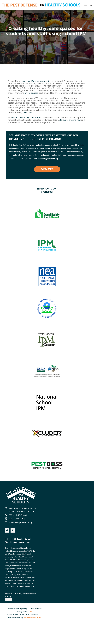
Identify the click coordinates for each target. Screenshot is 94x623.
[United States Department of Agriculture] (47, 371)
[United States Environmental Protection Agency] (47, 308)
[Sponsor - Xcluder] (47, 433)
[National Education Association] (47, 276)
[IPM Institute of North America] (47, 245)
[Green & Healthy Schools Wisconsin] (47, 214)
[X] (13, 530)
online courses (31, 93)
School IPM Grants (24, 554)
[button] (85, 5)
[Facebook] (7, 530)
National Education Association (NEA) (18, 551)
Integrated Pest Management (35, 81)
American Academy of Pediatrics (26, 117)
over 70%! (27, 112)
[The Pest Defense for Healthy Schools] (41, 5)
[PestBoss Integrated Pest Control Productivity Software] (47, 465)
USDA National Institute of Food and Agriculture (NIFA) (19, 560)
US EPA (8, 554)
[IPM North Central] (47, 339)
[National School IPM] (47, 402)
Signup (8, 599)
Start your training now (70, 120)
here (30, 612)
